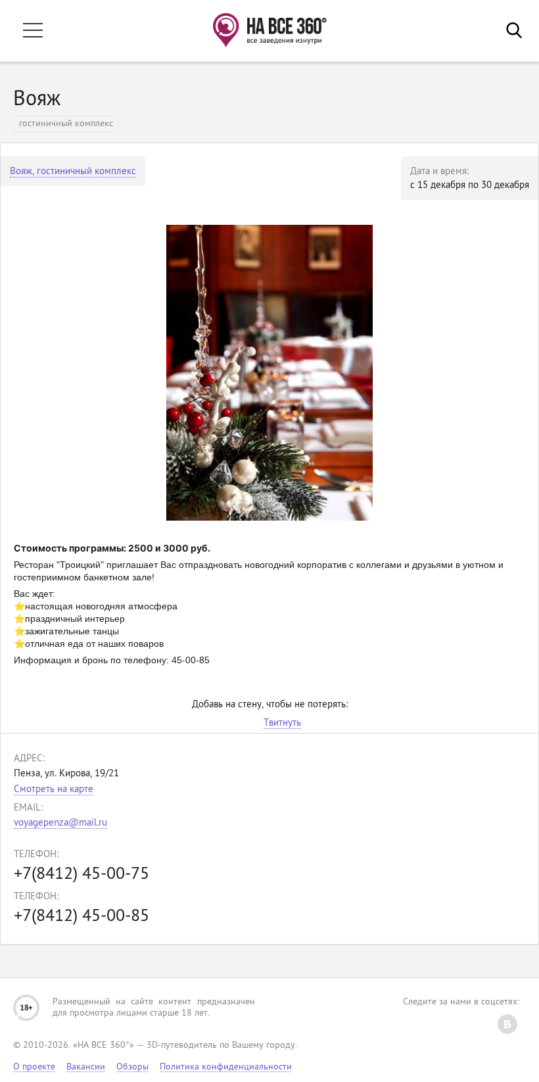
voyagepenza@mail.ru (60, 823)
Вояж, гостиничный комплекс (73, 172)
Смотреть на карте (53, 790)
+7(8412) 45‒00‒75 (81, 874)
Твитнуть (282, 724)
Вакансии (85, 1067)
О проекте (34, 1067)
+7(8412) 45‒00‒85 (81, 917)
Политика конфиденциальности (226, 1067)
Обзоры (132, 1067)
